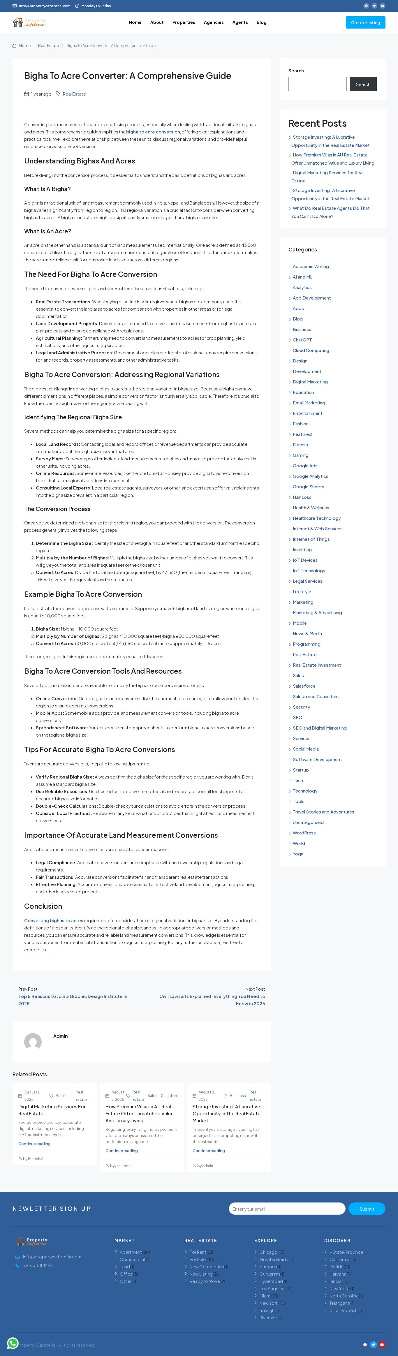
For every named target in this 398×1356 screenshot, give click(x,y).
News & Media (307, 633)
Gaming (301, 455)
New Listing (201, 1273)
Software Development (317, 759)
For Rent (198, 1252)
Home (135, 22)
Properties (183, 22)
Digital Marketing (310, 381)
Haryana (338, 1273)
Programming (306, 644)
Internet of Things (311, 539)
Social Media (306, 748)
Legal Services (308, 581)
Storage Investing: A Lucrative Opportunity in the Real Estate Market (226, 1113)
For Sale (198, 1259)
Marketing (303, 602)
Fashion (301, 423)
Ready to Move (205, 1281)
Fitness (300, 444)
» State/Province (346, 1252)
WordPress (304, 832)
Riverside (269, 1317)
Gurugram (270, 1273)
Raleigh (267, 1310)
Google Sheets (308, 486)
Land (125, 1266)
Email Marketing (309, 402)
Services (302, 738)
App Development (312, 297)
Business (64, 1095)
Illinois (335, 1281)
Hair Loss (302, 497)
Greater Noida (274, 1259)
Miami (265, 1295)
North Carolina (344, 1295)
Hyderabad (271, 1281)
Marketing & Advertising (317, 612)
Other (126, 1281)
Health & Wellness (311, 507)
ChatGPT (302, 339)
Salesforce (171, 1095)
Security (301, 706)
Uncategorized (308, 822)
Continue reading (34, 1143)
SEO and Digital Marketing (320, 727)
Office (126, 1273)
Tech (298, 780)
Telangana (340, 1303)
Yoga (298, 853)
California (339, 1259)
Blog (262, 22)
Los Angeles (272, 1288)
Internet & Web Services (318, 528)
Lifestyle (302, 591)
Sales (152, 1095)
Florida (337, 1266)
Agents (240, 22)
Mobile (300, 623)
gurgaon (268, 1266)
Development (307, 371)
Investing (302, 549)
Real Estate (48, 45)
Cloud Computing (311, 350)
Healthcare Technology (317, 518)
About (157, 22)
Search (296, 70)
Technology (305, 790)
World (299, 843)
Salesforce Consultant (316, 696)
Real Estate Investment (317, 665)
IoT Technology (309, 570)
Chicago (268, 1252)
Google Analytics (310, 476)
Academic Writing (311, 266)
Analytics (302, 287)
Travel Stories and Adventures (323, 811)
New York (269, 1303)
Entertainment (308, 413)
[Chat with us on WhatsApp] (13, 1343)
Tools (298, 801)
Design (300, 360)
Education (303, 392)
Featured (302, 434)
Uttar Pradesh (344, 1310)
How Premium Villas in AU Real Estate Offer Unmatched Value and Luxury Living (139, 1113)
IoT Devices (305, 560)
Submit (367, 1208)
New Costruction (207, 1266)
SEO (297, 717)
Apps (298, 308)
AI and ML (302, 276)
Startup (301, 769)
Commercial (132, 1259)
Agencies (214, 22)
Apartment (131, 1252)
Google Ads (305, 465)
